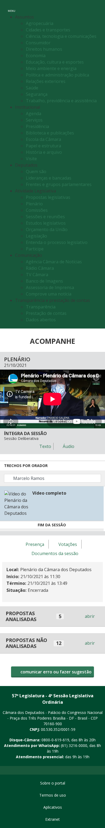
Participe (35, 249)
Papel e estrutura (43, 146)
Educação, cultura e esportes (55, 62)
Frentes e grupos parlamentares (59, 184)
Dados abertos (41, 320)
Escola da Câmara (43, 139)
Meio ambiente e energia (51, 68)
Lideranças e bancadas (48, 178)
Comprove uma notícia (48, 294)
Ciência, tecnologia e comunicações (61, 36)
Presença (35, 544)
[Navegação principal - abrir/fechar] (11, 7)
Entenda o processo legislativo (57, 242)
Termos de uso (52, 795)
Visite (31, 159)
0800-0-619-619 (55, 739)
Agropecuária (39, 23)
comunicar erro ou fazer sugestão (55, 672)
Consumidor (38, 43)
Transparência (40, 307)
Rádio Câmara (40, 268)
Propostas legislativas (48, 197)
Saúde (32, 88)
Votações (67, 544)
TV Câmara (37, 275)
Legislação (36, 236)
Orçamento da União (47, 229)
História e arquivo (44, 152)
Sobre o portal (52, 783)
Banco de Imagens (44, 281)
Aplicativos (52, 807)
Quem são (36, 171)
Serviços (34, 120)
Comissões (37, 210)
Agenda (33, 113)
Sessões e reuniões (45, 217)
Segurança (36, 94)
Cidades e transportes (48, 30)
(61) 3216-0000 (74, 745)
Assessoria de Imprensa (50, 287)
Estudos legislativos (46, 223)
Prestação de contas (46, 313)
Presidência (37, 126)
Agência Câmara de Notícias (54, 262)
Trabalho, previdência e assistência (61, 101)
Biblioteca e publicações (50, 133)
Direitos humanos (44, 49)
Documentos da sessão (55, 553)
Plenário (34, 204)
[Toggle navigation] (95, 8)
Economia (36, 56)
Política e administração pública (57, 75)
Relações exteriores (45, 81)
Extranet (52, 819)
